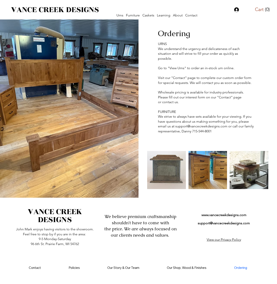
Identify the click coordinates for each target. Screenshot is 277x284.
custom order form (236, 78)
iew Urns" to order (185, 68)
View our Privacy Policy (224, 239)
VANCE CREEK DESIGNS (55, 9)
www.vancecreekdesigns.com (223, 215)
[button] (119, 15)
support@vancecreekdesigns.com (201, 126)
